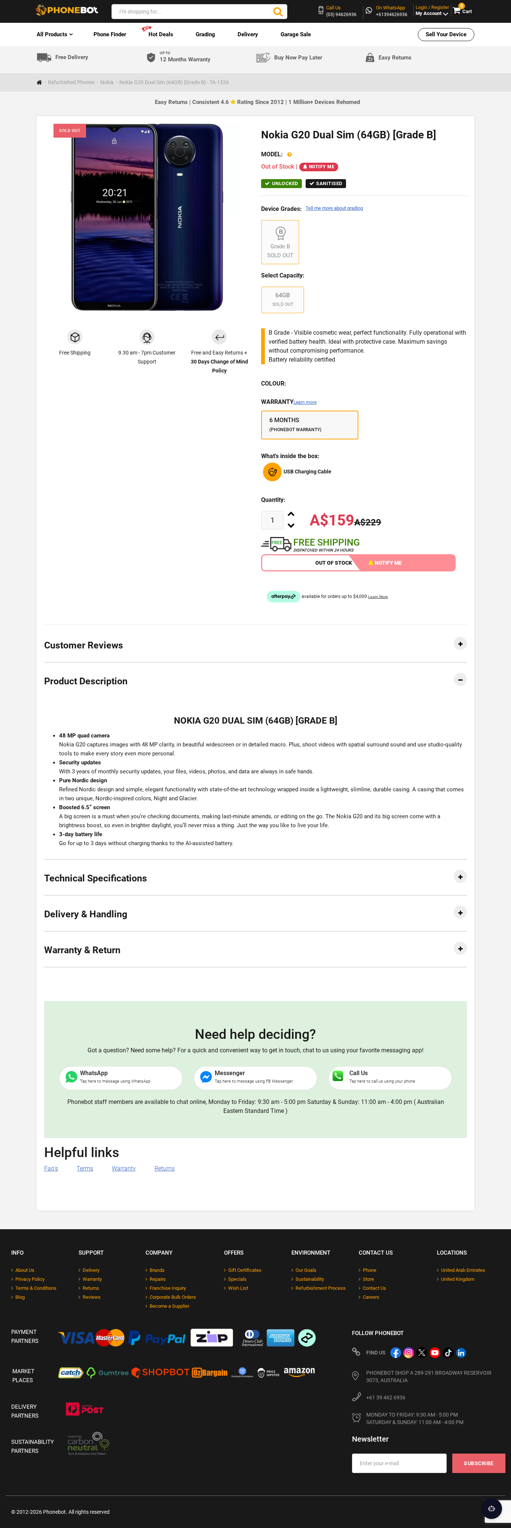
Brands (157, 1270)
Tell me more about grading (334, 208)
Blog (20, 1297)
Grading (205, 34)
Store (368, 1279)
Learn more (305, 402)
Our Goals (306, 1270)
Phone (369, 1270)
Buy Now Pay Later (298, 57)
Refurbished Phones (71, 82)
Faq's (51, 1168)
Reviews (92, 1297)
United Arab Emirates (463, 1270)
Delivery (248, 34)
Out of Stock (333, 563)
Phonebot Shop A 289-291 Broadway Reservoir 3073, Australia (429, 1376)
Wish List (238, 1288)
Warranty (288, 401)
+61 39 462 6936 (386, 1397)
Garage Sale (296, 34)
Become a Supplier (169, 1306)
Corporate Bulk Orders (173, 1297)
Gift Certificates (244, 1270)
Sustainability (310, 1279)
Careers (371, 1297)
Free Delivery (71, 57)
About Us (24, 1270)
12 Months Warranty (185, 57)
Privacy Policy (30, 1279)
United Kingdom (457, 1279)
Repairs (158, 1279)
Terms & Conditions (35, 1288)
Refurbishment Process (321, 1288)
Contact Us (374, 1288)
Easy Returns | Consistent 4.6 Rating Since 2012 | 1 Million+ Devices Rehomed (257, 102)
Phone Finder (110, 34)
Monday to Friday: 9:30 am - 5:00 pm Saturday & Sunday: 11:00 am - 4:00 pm (414, 1418)
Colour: (273, 383)
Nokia (107, 82)
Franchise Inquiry (168, 1288)
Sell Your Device (446, 34)
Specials (237, 1279)
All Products (52, 34)
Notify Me (322, 166)
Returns (164, 1168)
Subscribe (479, 1463)
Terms (85, 1168)
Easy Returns (395, 57)
